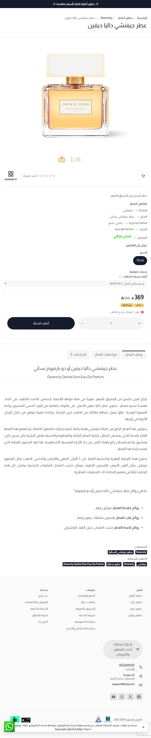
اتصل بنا (43, 621)
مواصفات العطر (106, 354)
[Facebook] (138, 696)
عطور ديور (136, 608)
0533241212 (126, 665)
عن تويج (43, 595)
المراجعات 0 (78, 354)
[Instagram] (122, 696)
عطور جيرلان (135, 615)
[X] (130, 696)
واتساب (129, 669)
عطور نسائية (114, 564)
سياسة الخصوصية (85, 621)
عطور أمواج (135, 595)
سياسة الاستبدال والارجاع (80, 628)
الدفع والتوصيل (86, 595)
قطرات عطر (88, 602)
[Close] (143, 727)
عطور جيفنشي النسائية (121, 552)
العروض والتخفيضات (36, 602)
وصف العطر (133, 354)
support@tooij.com (123, 684)
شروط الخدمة (87, 615)
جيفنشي (141, 564)
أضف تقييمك (29, 175)
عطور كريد (136, 602)
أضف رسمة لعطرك (135, 276)
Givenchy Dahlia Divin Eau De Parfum (83, 564)
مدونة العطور (40, 615)
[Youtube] (113, 696)
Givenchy (141, 552)
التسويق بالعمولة (85, 608)
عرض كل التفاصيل (136, 245)
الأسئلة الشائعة (39, 608)
